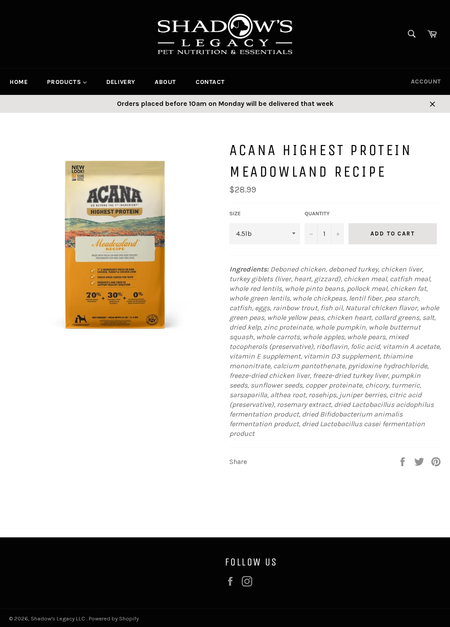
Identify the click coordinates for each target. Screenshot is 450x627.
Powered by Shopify (114, 618)
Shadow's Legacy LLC (59, 618)
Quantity (317, 213)
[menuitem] (18, 82)
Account (426, 81)
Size (235, 213)
